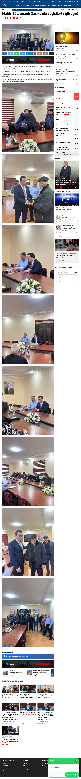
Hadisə (32, 5)
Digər (69, 5)
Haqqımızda (54, 1)
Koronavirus (6, 765)
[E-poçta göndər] (45, 53)
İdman (48, 5)
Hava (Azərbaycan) (7, 767)
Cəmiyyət (27, 5)
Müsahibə (53, 5)
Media (24, 767)
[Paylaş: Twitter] (10, 53)
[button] (51, 53)
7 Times (4, 9)
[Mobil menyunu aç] (74, 5)
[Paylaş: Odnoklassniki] (39, 53)
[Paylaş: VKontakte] (33, 53)
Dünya (17, 5)
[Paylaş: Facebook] (4, 53)
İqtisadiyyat (43, 5)
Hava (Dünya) (6, 769)
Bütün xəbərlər (67, 154)
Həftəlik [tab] (67, 30)
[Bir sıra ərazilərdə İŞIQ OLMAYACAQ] (67, 38)
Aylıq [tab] (75, 30)
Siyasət (22, 5)
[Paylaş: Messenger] (22, 53)
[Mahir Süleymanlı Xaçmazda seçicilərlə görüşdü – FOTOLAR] (28, 37)
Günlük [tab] (59, 30)
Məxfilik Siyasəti (26, 769)
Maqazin (37, 5)
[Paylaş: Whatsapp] (16, 53)
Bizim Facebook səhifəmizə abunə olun (18, 656)
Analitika (59, 5)
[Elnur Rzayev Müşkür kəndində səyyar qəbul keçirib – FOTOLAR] (58, 217)
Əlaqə (59, 1)
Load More (28, 753)
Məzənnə (5, 770)
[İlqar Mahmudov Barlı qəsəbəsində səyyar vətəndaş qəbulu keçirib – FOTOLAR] (58, 227)
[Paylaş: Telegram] (28, 53)
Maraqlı (65, 5)
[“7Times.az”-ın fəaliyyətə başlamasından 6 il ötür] (67, 200)
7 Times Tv (6, 763)
